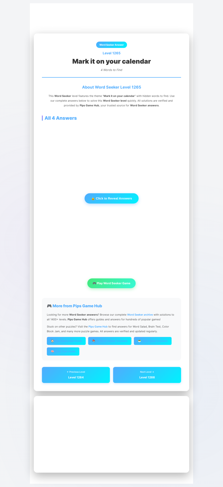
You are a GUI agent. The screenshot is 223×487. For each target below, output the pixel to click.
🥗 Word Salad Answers (153, 340)
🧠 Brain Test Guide (63, 351)
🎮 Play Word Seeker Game (111, 283)
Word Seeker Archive (71, 15)
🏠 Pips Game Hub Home (66, 340)
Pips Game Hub (46, 15)
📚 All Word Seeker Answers (109, 340)
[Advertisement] (111, 152)
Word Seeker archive (140, 314)
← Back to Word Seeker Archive (57, 26)
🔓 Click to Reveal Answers (111, 198)
